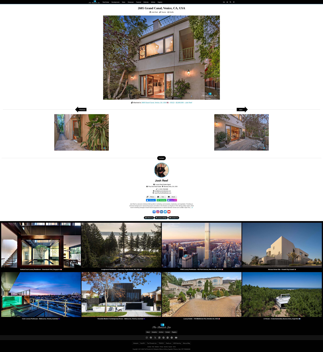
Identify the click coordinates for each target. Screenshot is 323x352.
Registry (160, 2)
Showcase (131, 2)
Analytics (154, 332)
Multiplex (157, 346)
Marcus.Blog (186, 343)
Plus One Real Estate (154, 186)
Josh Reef (155, 12)
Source (164, 12)
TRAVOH (161, 343)
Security (166, 346)
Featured (138, 2)
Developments (116, 2)
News (123, 2)
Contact (167, 332)
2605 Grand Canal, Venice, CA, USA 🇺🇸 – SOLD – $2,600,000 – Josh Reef (167, 102)
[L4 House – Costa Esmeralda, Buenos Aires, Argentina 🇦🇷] (282, 316)
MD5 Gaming (177, 343)
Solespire (135, 343)
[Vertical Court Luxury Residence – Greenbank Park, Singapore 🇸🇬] (41, 267)
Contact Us (174, 218)
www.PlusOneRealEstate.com (163, 193)
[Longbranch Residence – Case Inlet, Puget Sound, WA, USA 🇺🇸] (121, 267)
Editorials (146, 2)
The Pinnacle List (151, 343)
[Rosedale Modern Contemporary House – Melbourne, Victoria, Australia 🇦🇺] (121, 316)
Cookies (149, 346)
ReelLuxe (168, 343)
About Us (150, 218)
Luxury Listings (162, 218)
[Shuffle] (227, 2)
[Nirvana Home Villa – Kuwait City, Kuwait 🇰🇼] (282, 267)
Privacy (161, 346)
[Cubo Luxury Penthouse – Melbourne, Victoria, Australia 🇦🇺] (41, 316)
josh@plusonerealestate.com (163, 191)
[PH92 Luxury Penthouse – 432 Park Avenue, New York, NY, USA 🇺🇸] (201, 267)
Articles (153, 2)
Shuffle (171, 12)
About (148, 332)
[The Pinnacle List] (161, 326)
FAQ (153, 346)
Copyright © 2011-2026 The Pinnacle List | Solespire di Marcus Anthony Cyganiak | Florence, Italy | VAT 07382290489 (161, 349)
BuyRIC (142, 343)
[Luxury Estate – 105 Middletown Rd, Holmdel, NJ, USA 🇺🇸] (201, 316)
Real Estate (106, 2)
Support (170, 346)
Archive (161, 332)
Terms (174, 346)
